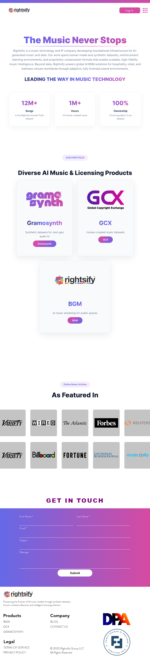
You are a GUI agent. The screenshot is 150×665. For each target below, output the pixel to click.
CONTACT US (59, 627)
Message (23, 552)
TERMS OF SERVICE (17, 647)
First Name (26, 516)
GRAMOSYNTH (13, 632)
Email (23, 528)
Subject (23, 540)
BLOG (54, 622)
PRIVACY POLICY (14, 652)
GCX (6, 627)
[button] (129, 10)
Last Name (83, 516)
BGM (6, 622)
